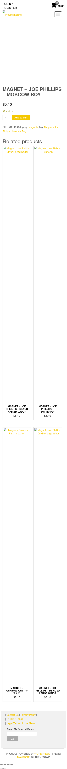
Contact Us (13, 714)
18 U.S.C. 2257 (15, 719)
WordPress (42, 753)
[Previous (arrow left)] (1, 768)
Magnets (33, 127)
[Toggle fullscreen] (4, 764)
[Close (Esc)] (11, 764)
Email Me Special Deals (20, 729)
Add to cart (20, 117)
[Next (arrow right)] (4, 768)
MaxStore (23, 757)
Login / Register (10, 6)
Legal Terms (13, 723)
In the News (28, 723)
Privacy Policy (28, 714)
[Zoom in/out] (1, 764)
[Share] (8, 764)
